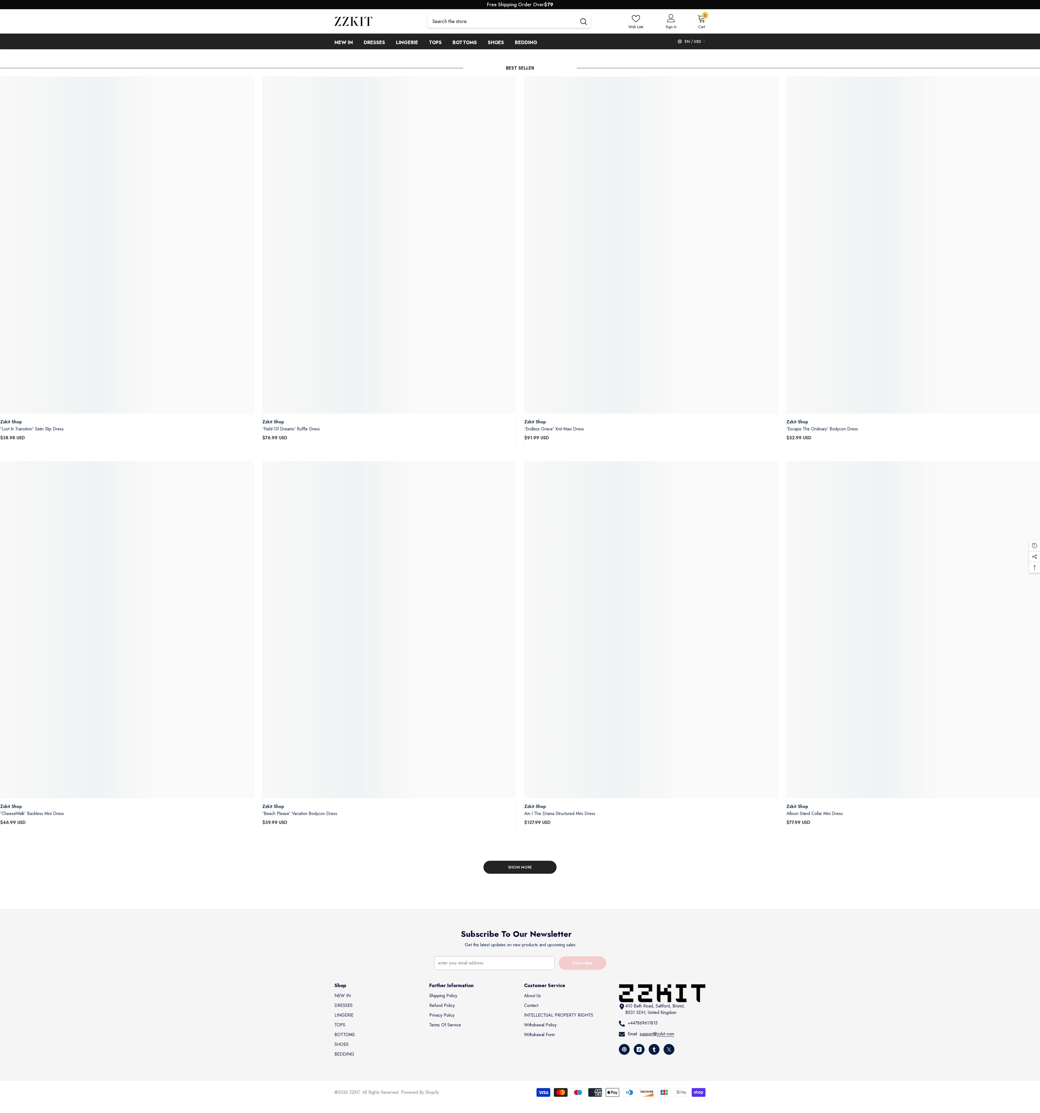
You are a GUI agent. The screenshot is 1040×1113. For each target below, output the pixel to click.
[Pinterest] (624, 1049)
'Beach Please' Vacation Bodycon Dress (299, 814)
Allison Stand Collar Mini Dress (814, 814)
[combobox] (502, 21)
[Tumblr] (654, 1049)
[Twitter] (669, 1049)
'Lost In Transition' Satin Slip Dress (32, 429)
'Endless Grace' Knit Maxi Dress (554, 429)
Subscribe (582, 963)
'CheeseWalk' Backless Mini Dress (32, 814)
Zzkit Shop (11, 422)
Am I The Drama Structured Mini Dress (559, 814)
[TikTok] (639, 1049)
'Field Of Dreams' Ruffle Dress (291, 429)
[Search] (509, 21)
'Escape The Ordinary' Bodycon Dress (822, 429)
